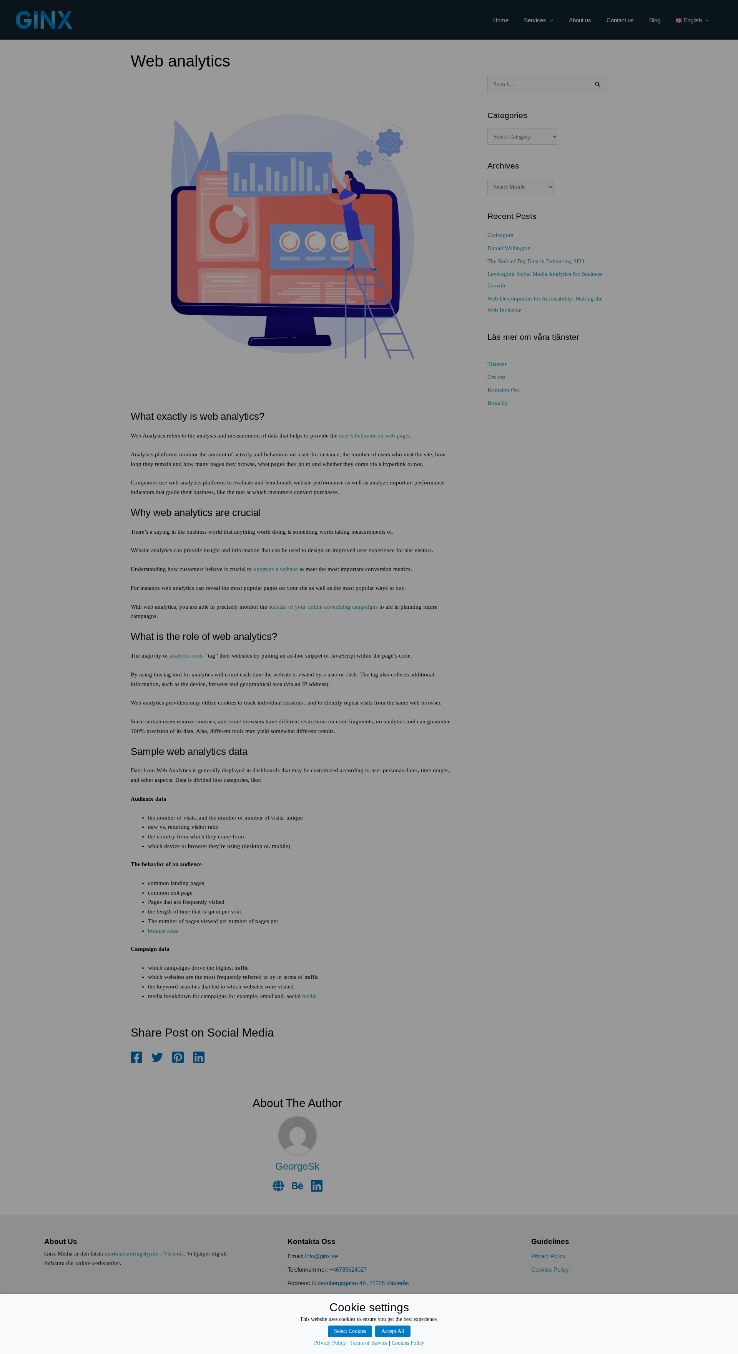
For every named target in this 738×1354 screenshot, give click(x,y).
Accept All (392, 1331)
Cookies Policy (408, 1343)
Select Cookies (350, 1331)
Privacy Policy (330, 1343)
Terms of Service (368, 1343)
